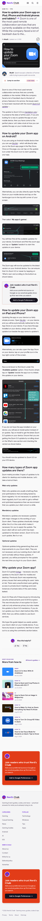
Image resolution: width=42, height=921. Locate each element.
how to (5, 9)
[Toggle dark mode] (37, 3)
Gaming (5, 816)
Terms (11, 915)
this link (15, 143)
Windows (25, 820)
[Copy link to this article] (38, 39)
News (4, 824)
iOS (3, 840)
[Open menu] (28, 3)
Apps (24, 828)
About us (5, 849)
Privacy (4, 915)
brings (18, 572)
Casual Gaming (7, 820)
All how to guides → (33, 660)
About (17, 915)
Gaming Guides (7, 828)
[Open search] (32, 3)
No (26, 646)
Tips (11, 9)
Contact (5, 853)
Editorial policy (7, 861)
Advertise (5, 865)
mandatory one (31, 112)
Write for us (6, 857)
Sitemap (23, 915)
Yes (18, 646)
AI (3, 836)
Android (5, 832)
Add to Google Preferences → (24, 300)
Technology (26, 816)
